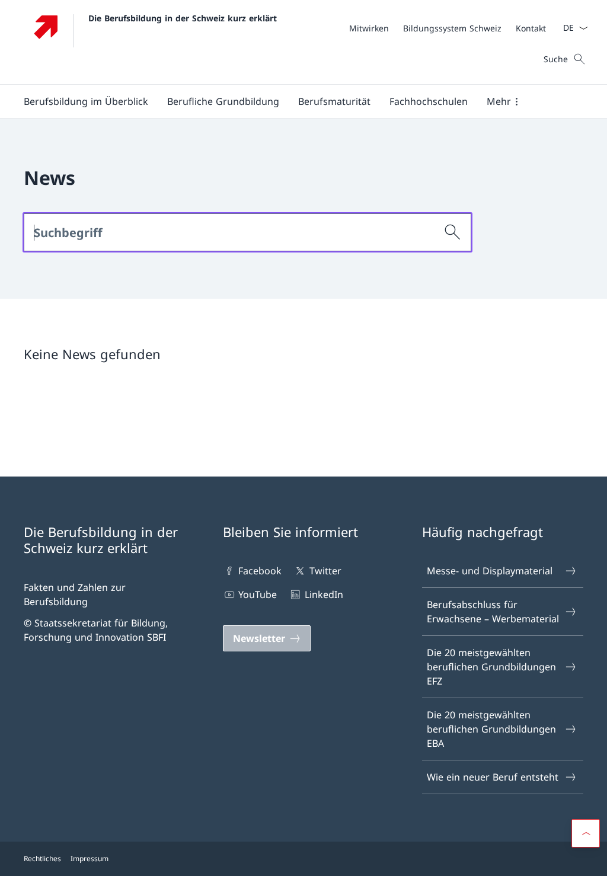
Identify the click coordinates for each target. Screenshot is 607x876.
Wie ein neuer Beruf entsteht (492, 777)
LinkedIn (324, 594)
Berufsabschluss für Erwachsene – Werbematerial (493, 611)
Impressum (89, 858)
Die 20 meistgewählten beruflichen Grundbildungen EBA (491, 729)
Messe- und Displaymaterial (489, 570)
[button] (86, 101)
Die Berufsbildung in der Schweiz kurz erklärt (182, 18)
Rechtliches (42, 858)
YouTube (257, 594)
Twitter (325, 570)
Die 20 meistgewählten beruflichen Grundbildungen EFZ (491, 667)
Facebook (260, 570)
